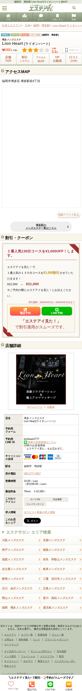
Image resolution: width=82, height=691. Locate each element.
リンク (36, 639)
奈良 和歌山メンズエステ (59, 559)
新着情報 (42, 634)
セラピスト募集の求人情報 (39, 512)
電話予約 (32, 689)
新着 (74, 19)
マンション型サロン (41, 651)
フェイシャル (28, 656)
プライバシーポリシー (57, 639)
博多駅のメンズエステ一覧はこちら (41, 227)
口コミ (41, 19)
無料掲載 (23, 639)
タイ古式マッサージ (15, 651)
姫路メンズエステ (54, 549)
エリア (24, 19)
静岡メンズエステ (13, 578)
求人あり (24, 35)
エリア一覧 (27, 634)
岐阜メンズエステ (54, 569)
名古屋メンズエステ (14, 569)
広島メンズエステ (54, 588)
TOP (8, 19)
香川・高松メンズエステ (58, 598)
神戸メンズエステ (13, 549)
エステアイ (10, 634)
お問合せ (9, 639)
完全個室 (61, 651)
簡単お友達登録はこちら (41, 442)
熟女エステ (10, 666)
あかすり (28, 661)
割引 (24, 58)
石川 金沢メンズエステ (17, 588)
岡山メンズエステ (13, 598)
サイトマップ (11, 644)
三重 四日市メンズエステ (59, 578)
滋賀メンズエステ (13, 559)
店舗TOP (8, 58)
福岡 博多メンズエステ (17, 607)
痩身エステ (44, 661)
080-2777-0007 (32, 473)
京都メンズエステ (54, 540)
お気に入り (57, 19)
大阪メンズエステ (13, 540)
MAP (41, 59)
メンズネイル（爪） (65, 661)
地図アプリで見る (68, 214)
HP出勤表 (57, 58)
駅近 (61, 656)
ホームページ (35, 406)
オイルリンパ (11, 661)
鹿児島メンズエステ (55, 607)
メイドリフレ (47, 656)
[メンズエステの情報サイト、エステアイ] (41, 10)
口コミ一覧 (58, 634)
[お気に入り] (72, 50)
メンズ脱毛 (10, 656)
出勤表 (68, 689)
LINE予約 (50, 689)
